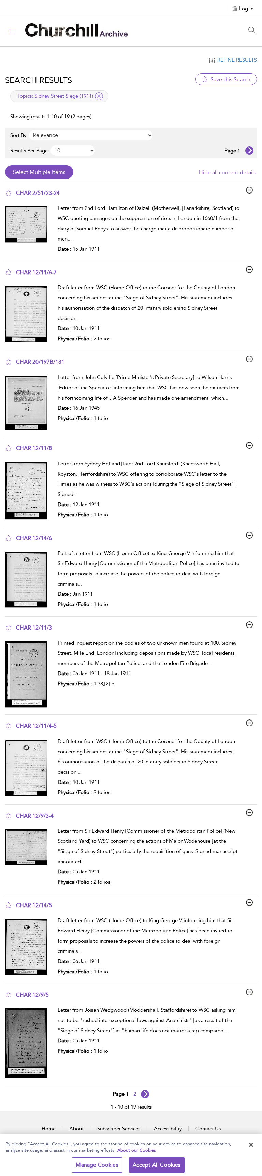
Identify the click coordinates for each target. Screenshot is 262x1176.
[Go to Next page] (249, 150)
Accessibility (168, 1129)
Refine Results (237, 60)
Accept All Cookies (157, 1165)
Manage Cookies (97, 1165)
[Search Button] (253, 30)
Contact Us (208, 1129)
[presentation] (29, 230)
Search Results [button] (38, 80)
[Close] (251, 1144)
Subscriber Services (118, 1129)
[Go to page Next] (145, 1094)
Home (49, 1129)
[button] (8, 192)
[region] (131, 1155)
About (76, 1129)
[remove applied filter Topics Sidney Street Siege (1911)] (99, 96)
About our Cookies (136, 1150)
